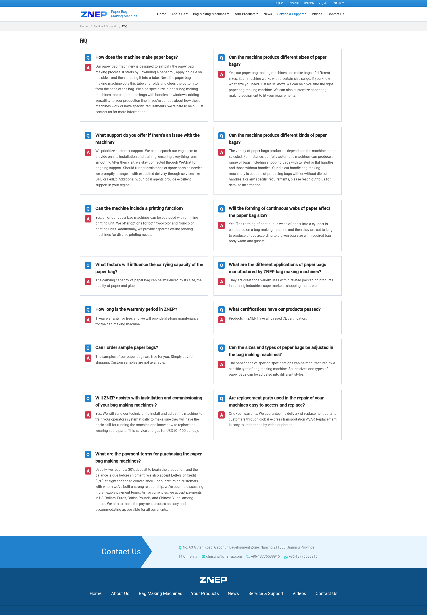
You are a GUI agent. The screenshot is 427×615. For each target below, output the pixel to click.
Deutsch (309, 3)
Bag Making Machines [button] (209, 14)
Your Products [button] (245, 14)
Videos (317, 14)
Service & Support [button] (290, 14)
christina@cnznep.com (224, 556)
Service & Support (105, 26)
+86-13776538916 (265, 556)
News (268, 14)
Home (161, 14)
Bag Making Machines (160, 593)
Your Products (205, 593)
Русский (294, 3)
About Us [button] (178, 14)
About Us (120, 593)
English (278, 3)
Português (338, 3)
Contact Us (336, 14)
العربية (322, 3)
